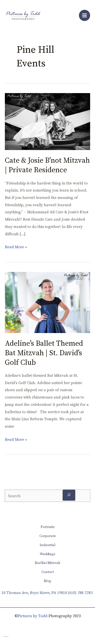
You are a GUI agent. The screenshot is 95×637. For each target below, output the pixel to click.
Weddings (47, 554)
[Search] (69, 495)
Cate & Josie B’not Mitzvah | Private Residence (47, 165)
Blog (47, 581)
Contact (47, 572)
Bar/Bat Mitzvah (47, 563)
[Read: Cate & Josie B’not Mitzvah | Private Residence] (47, 121)
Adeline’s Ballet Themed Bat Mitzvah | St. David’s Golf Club (44, 353)
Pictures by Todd (33, 616)
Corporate (47, 536)
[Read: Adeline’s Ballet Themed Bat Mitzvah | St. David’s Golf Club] (47, 302)
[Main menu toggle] (84, 15)
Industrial (48, 545)
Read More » (16, 246)
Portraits (48, 527)
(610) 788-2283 (80, 592)
